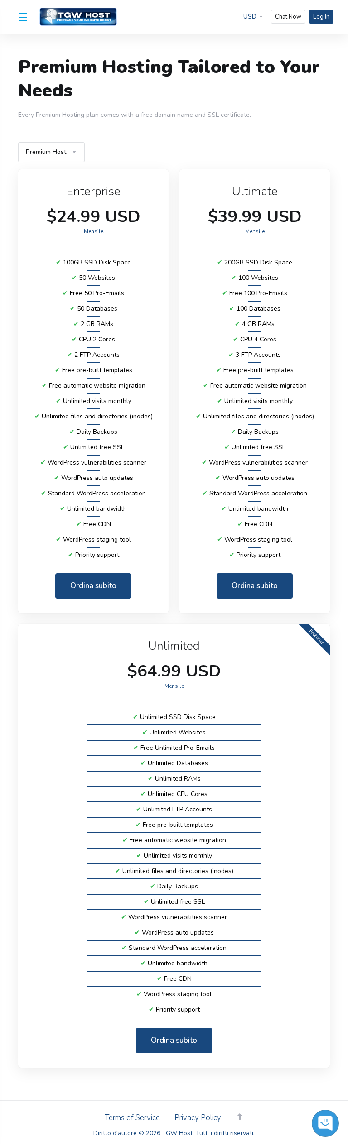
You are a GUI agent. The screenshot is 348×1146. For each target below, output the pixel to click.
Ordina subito (93, 585)
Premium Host (46, 152)
